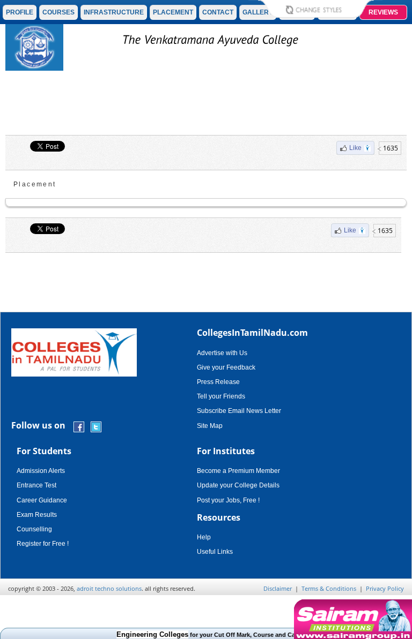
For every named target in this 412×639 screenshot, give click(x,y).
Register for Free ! (43, 543)
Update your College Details (238, 485)
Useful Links (215, 551)
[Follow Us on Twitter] (96, 426)
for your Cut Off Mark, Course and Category (209, 635)
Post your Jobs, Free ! (228, 500)
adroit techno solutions (109, 588)
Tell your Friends (221, 396)
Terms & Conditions (328, 588)
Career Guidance (42, 500)
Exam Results (37, 514)
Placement (34, 184)
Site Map (210, 426)
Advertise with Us (222, 353)
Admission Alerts (41, 471)
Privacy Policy (385, 588)
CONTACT (217, 12)
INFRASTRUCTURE (114, 12)
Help (204, 537)
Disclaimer (277, 588)
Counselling (34, 529)
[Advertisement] (206, 105)
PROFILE (19, 12)
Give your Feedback (226, 367)
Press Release (218, 382)
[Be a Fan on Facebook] (78, 426)
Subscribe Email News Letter (239, 411)
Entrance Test (36, 485)
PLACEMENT (173, 12)
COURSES (58, 12)
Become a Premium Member (238, 471)
